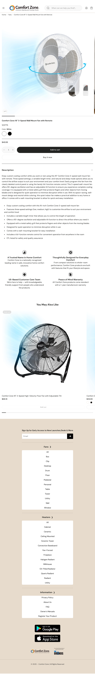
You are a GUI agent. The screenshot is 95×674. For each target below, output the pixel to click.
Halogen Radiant (48, 559)
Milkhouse (47, 564)
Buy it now (47, 157)
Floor (47, 475)
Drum (47, 470)
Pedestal (47, 480)
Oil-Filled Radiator (47, 569)
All (47, 452)
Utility (47, 498)
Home (4, 15)
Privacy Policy (47, 597)
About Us (47, 602)
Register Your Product (47, 616)
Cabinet (47, 527)
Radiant (47, 578)
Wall (47, 503)
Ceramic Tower (47, 541)
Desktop (47, 466)
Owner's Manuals (47, 611)
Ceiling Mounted (47, 536)
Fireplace (48, 555)
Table (47, 489)
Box (47, 456)
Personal (47, 484)
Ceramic (47, 531)
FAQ (47, 607)
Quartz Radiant (47, 573)
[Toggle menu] (3, 8)
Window (47, 508)
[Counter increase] (13, 150)
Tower (47, 494)
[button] (63, 8)
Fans (10, 15)
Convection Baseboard (47, 545)
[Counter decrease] (4, 150)
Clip (47, 461)
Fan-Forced (48, 550)
